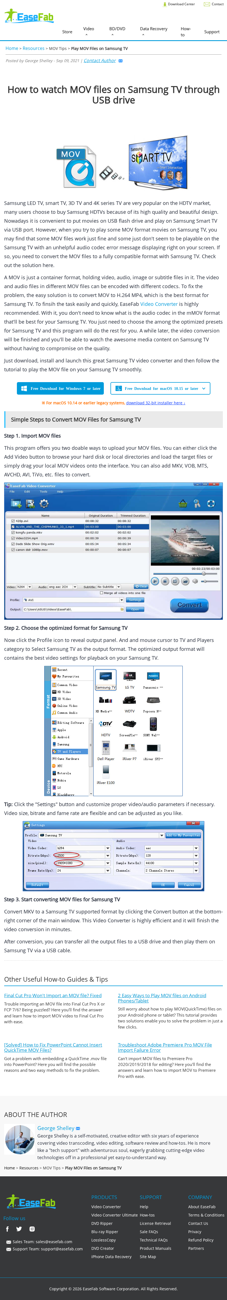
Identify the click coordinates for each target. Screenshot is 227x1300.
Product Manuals (155, 1248)
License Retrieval (155, 1223)
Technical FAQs (154, 1240)
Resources (34, 48)
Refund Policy (200, 1240)
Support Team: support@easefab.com (47, 1248)
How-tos (147, 1215)
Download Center (181, 4)
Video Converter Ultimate (114, 1215)
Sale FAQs (149, 1231)
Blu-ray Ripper (104, 1231)
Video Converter (159, 304)
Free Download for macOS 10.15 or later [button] (161, 388)
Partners (196, 1248)
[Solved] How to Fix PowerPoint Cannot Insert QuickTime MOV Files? (53, 1047)
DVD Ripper (102, 1223)
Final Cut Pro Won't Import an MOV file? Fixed (53, 995)
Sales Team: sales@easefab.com (42, 1241)
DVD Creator (102, 1248)
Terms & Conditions (206, 1215)
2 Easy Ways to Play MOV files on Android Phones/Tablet (162, 998)
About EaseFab (202, 1206)
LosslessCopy (103, 1240)
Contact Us (198, 1223)
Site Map (148, 1256)
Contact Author (100, 60)
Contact (217, 4)
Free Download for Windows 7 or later (65, 388)
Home (12, 48)
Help (144, 1206)
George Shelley (56, 1128)
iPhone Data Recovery (111, 1256)
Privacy (194, 1231)
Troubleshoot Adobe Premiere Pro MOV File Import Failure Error (165, 1047)
